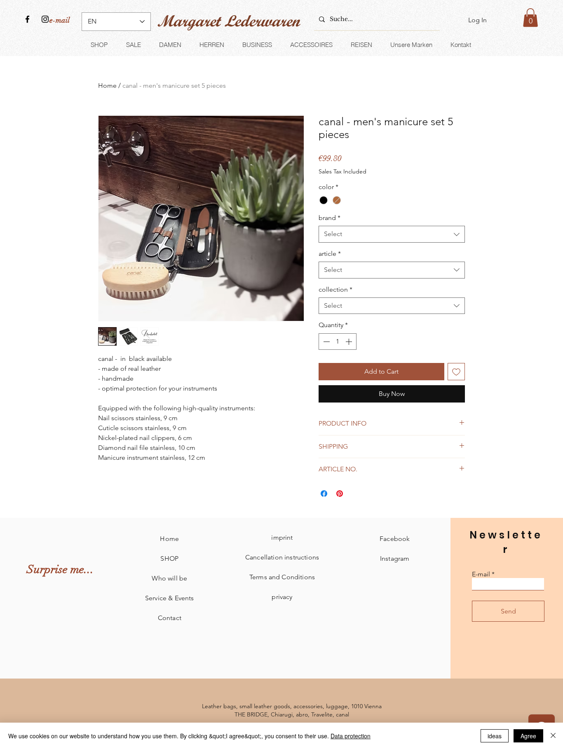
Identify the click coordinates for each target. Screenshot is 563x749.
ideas (495, 736)
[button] (530, 17)
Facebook (395, 539)
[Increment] (349, 341)
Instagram (394, 558)
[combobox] (392, 234)
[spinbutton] (337, 341)
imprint (282, 537)
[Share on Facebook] (324, 494)
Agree (528, 736)
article (330, 253)
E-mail (481, 574)
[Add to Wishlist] (456, 371)
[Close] (553, 735)
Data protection (351, 736)
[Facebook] (27, 19)
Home (107, 85)
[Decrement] (325, 341)
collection (335, 289)
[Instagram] (45, 19)
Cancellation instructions (282, 557)
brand (329, 218)
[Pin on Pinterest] (340, 494)
